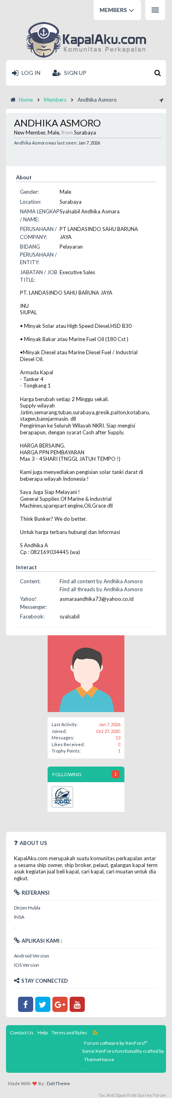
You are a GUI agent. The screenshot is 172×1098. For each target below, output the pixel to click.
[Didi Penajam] (62, 797)
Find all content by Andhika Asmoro (101, 581)
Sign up (74, 72)
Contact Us (22, 1033)
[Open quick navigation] (161, 99)
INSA (19, 917)
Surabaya (85, 132)
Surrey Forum (152, 1095)
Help (43, 1033)
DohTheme (58, 1083)
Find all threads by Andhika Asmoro (101, 589)
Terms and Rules (69, 1033)
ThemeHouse (99, 1059)
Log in (30, 72)
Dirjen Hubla (27, 908)
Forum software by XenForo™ (116, 1043)
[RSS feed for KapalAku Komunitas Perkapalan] (95, 1033)
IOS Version (26, 965)
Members (113, 9)
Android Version (31, 956)
